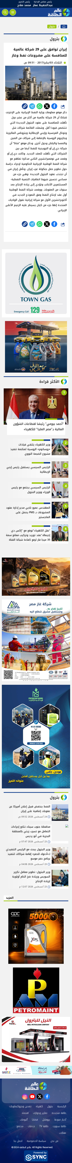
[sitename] (36, 1086)
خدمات (31, 1126)
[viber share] (32, 106)
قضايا (35, 1119)
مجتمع (20, 1126)
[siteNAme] (58, 12)
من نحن (54, 1141)
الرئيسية (61, 1106)
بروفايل (46, 1119)
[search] (5, 12)
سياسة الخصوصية (36, 1141)
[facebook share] (54, 106)
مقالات (62, 1132)
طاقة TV (43, 1126)
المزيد (10, 897)
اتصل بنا (18, 1141)
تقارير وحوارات (40, 1113)
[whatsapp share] (39, 106)
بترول (52, 26)
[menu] (12, 12)
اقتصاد (25, 1113)
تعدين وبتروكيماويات (20, 1106)
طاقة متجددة (59, 1113)
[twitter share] (47, 106)
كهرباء (39, 1106)
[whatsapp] (25, 106)
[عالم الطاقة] (64, 26)
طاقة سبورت (59, 1126)
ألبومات (24, 1119)
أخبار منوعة (60, 1119)
